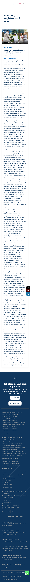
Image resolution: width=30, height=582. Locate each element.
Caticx (23, 573)
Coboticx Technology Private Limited (15, 547)
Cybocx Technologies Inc (10, 539)
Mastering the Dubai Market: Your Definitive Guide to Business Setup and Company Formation (15, 53)
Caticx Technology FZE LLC (11, 531)
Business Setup (8, 47)
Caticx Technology (8, 522)
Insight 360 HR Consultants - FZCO (13, 564)
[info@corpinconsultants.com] (28, 290)
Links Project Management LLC (12, 555)
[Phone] (28, 294)
